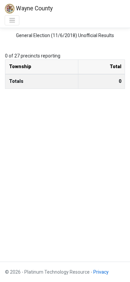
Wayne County (34, 8)
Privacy (101, 272)
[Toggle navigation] (12, 20)
